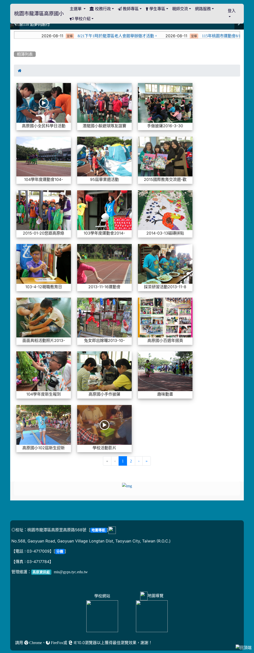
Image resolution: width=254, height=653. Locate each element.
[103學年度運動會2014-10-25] (104, 210)
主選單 (76, 9)
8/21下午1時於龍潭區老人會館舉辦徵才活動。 (87, 36)
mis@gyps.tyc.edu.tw (71, 572)
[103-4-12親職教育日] (43, 264)
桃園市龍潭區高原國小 (39, 13)
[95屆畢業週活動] (104, 157)
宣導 (39, 36)
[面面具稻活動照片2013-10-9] (43, 318)
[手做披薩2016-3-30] (165, 103)
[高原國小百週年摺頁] (165, 318)
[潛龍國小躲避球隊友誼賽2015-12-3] (104, 103)
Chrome (35, 643)
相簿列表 (25, 54)
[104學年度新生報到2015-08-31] (43, 371)
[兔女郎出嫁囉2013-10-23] (104, 318)
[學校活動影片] (104, 425)
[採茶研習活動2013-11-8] (165, 264)
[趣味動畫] (165, 371)
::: (15, 31)
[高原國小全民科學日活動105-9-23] (43, 103)
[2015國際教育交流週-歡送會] (165, 157)
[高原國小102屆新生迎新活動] (43, 425)
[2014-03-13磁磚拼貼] (165, 210)
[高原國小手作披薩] (104, 371)
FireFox (56, 643)
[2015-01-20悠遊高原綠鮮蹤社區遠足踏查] (43, 210)
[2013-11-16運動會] (104, 264)
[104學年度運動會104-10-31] (43, 157)
